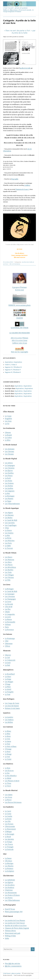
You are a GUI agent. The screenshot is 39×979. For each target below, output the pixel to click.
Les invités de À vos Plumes (15, 920)
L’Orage (7, 684)
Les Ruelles (9, 570)
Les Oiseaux (9, 454)
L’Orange (8, 749)
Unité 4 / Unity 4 (11, 364)
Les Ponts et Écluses (12, 895)
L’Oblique (8, 831)
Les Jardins (9, 488)
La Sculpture (9, 871)
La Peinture (9, 868)
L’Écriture (8, 861)
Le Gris (7, 739)
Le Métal (8, 778)
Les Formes (9, 824)
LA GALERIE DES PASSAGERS (19, 333)
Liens (19, 340)
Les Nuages (9, 682)
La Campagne (10, 465)
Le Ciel (7, 657)
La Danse (8, 858)
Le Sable (8, 546)
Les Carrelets (10, 523)
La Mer (7, 493)
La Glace (8, 676)
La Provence (9, 630)
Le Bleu (7, 734)
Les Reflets (9, 722)
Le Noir (7, 744)
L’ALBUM (19, 318)
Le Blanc (8, 731)
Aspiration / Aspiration (13, 362)
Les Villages (9, 575)
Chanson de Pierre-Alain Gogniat (17, 928)
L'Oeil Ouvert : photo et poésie (15, 8)
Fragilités (8, 418)
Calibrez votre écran (19, 343)
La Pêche (8, 538)
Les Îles (8, 609)
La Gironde (9, 604)
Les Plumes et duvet (12, 781)
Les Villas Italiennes (12, 504)
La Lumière (9, 717)
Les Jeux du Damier (12, 706)
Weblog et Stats (10, 936)
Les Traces (9, 844)
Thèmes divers (10, 931)
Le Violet (8, 759)
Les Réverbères (10, 567)
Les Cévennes (10, 596)
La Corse (8, 601)
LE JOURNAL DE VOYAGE (19, 328)
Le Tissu (8, 783)
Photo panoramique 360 (13, 912)
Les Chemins (9, 468)
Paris (7, 627)
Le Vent (7, 694)
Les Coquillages (11, 525)
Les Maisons (9, 560)
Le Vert (7, 757)
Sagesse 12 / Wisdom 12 (13, 367)
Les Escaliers (10, 885)
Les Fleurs (9, 476)
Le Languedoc (10, 614)
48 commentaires (15, 264)
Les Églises (9, 882)
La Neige (8, 679)
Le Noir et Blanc (11, 746)
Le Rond (8, 837)
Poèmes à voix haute (12, 708)
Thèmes (19, 338)
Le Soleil (8, 689)
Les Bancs (8, 557)
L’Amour (8, 432)
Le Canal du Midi (11, 520)
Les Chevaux (9, 451)
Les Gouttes (9, 533)
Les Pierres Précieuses (13, 802)
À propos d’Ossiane (19, 287)
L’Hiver (7, 646)
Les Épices (9, 470)
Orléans (8, 624)
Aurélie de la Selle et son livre (16, 925)
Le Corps (8, 416)
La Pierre (8, 800)
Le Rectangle (9, 834)
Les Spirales (9, 839)
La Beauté (8, 435)
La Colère (8, 437)
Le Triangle (9, 847)
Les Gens (8, 421)
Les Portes (9, 898)
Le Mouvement (10, 829)
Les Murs (8, 562)
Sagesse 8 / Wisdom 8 (13, 372)
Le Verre (8, 786)
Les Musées (9, 866)
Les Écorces (9, 770)
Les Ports (8, 543)
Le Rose (8, 751)
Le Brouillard (10, 674)
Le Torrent (9, 548)
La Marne (8, 619)
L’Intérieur (9, 890)
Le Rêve (7, 440)
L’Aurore (8, 655)
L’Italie (7, 612)
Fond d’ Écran (10, 909)
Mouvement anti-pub (12, 933)
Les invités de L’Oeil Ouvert (15, 923)
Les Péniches (10, 541)
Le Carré (8, 811)
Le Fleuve (8, 530)
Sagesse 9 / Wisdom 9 (13, 370)
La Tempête (9, 692)
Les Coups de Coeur (12, 703)
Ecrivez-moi (19, 290)
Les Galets (8, 795)
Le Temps (8, 842)
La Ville (7, 580)
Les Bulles (8, 518)
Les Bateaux (9, 515)
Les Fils (8, 821)
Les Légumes (9, 491)
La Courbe (8, 816)
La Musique (9, 863)
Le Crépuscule (10, 660)
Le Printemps (10, 638)
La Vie (7, 424)
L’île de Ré (8, 607)
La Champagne (10, 599)
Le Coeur (8, 814)
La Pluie (8, 687)
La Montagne (9, 496)
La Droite (8, 819)
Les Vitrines (9, 577)
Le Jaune (8, 741)
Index (7, 938)
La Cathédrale (10, 880)
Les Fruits (8, 481)
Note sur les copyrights (19, 352)
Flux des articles (12, 963)
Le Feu (7, 773)
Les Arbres (9, 463)
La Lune (8, 663)
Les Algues (9, 512)
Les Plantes (9, 498)
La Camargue (9, 594)
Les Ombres (9, 720)
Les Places (9, 565)
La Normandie (10, 622)
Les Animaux (9, 449)
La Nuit (7, 665)
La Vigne (8, 501)
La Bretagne (9, 589)
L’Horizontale (10, 826)
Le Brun (8, 736)
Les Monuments (11, 893)
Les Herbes (9, 486)
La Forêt (8, 478)
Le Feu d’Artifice (11, 776)
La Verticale (9, 849)
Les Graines (9, 483)
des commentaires (13, 966)
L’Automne (9, 643)
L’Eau (7, 528)
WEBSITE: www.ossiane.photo (19, 305)
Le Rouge (8, 754)
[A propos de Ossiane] (19, 278)
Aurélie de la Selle (25, 68)
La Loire (8, 617)
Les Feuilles (9, 473)
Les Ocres (8, 797)
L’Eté (6, 641)
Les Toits (8, 572)
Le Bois (7, 768)
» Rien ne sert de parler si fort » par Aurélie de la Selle (19, 31)
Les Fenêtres (9, 887)
